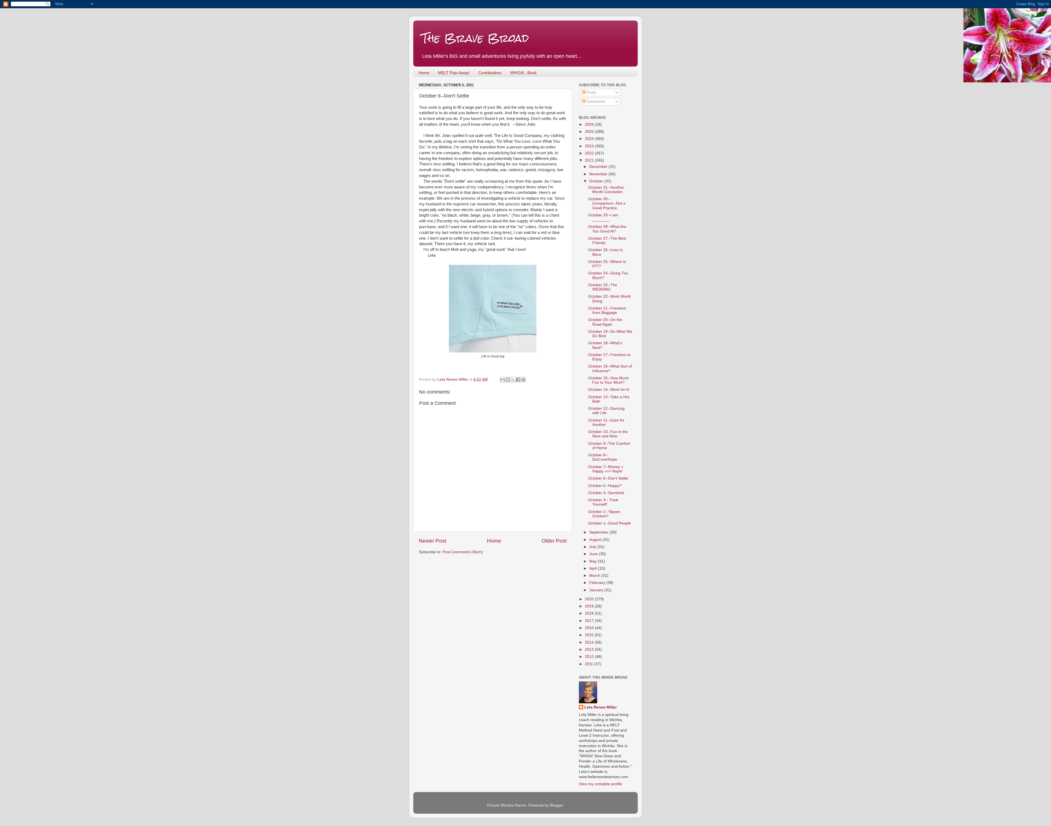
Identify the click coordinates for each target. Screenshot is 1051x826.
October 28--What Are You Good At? (607, 229)
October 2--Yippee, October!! (604, 514)
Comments (595, 101)
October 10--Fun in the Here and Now (608, 434)
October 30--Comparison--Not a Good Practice (606, 203)
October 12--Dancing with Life (606, 410)
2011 (589, 664)
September (599, 532)
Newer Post (432, 541)
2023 (590, 146)
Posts (590, 92)
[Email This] (502, 379)
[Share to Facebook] (518, 379)
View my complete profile (600, 784)
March (595, 575)
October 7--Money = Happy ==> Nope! (605, 469)
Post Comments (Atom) (463, 552)
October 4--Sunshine (606, 493)
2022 (590, 153)
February (597, 583)
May (593, 561)
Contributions (490, 72)
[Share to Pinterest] (523, 379)
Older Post (554, 541)
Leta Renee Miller (600, 707)
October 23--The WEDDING (602, 287)
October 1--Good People (609, 523)
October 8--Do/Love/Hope (602, 457)
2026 (590, 124)
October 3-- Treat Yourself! (603, 502)
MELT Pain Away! (454, 72)
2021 (590, 160)
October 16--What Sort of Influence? (610, 368)
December (598, 167)
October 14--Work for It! (609, 390)
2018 (590, 613)
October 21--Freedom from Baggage (607, 310)
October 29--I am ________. (603, 217)
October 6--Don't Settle (608, 478)
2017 (590, 621)
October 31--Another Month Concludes (606, 189)
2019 (590, 606)
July (593, 547)
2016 (590, 628)
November (598, 174)
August (595, 540)
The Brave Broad (475, 38)
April (593, 568)
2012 (590, 657)
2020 (590, 599)
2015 (590, 635)
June (594, 554)
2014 (590, 642)
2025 (590, 132)
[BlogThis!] (507, 379)
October (596, 181)
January (596, 590)
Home (423, 72)
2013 (590, 649)
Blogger (556, 805)
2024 (590, 139)
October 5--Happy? (605, 486)
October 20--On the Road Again (605, 322)
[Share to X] (513, 379)
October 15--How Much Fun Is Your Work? (608, 380)
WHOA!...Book (523, 72)
